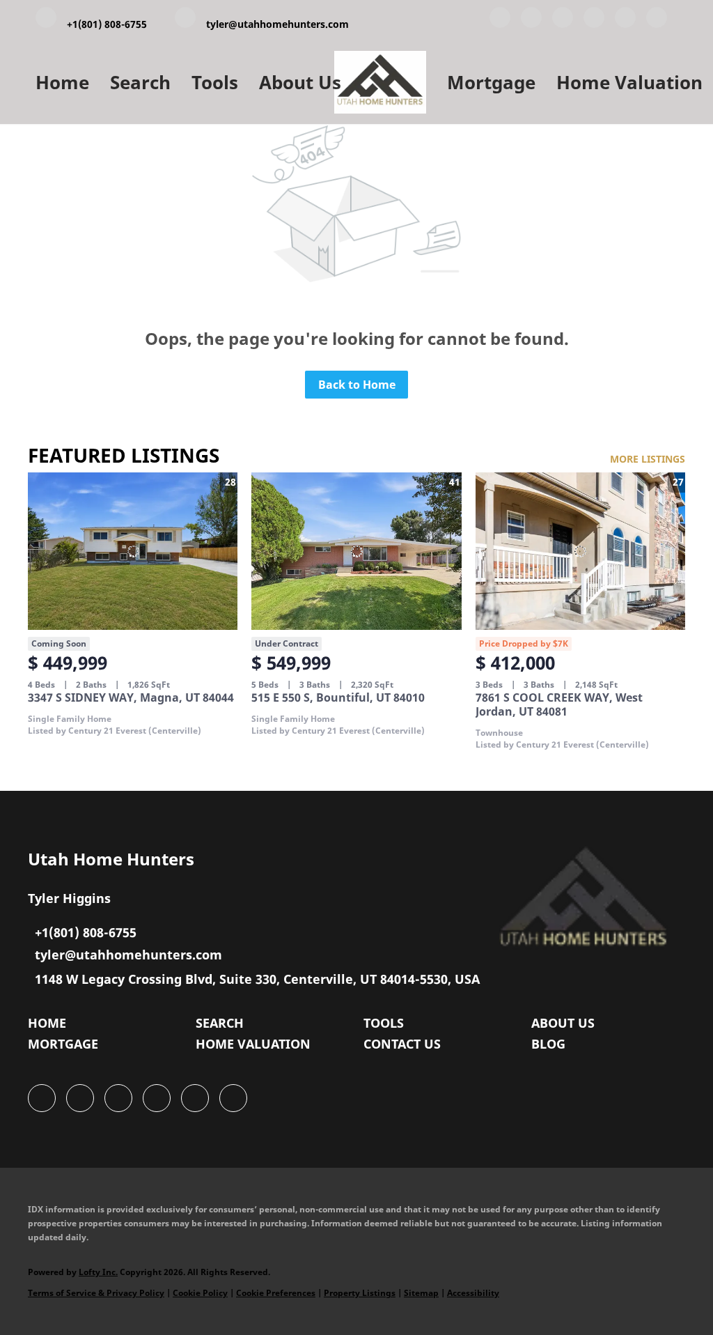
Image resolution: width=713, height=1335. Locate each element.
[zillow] (593, 20)
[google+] (656, 20)
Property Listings (359, 1293)
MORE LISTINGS (647, 458)
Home (62, 82)
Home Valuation (629, 82)
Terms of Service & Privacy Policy (96, 1293)
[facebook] (499, 20)
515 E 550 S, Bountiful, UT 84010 (338, 697)
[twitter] (562, 20)
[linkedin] (531, 20)
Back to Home (356, 384)
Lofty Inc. (98, 1272)
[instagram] (625, 20)
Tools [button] (214, 82)
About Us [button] (300, 82)
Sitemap (421, 1293)
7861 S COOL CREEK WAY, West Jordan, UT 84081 (559, 704)
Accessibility (473, 1293)
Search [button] (140, 82)
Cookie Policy (200, 1293)
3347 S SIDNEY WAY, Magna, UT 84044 (131, 697)
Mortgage (491, 82)
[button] (50, 1026)
